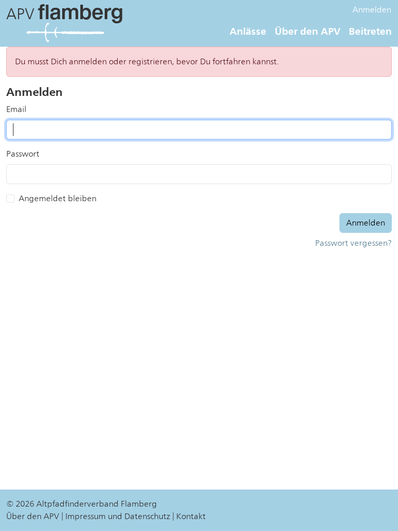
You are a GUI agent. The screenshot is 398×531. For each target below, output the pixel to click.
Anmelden (371, 10)
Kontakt (191, 516)
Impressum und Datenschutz (117, 516)
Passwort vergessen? (353, 243)
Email (16, 109)
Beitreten (370, 31)
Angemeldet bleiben (57, 198)
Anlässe (248, 31)
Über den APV (307, 31)
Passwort (22, 154)
